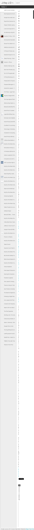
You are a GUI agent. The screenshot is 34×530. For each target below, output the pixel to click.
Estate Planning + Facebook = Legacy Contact (14, 58)
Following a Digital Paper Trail (10, 296)
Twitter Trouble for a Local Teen (11, 207)
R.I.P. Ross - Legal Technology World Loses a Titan (15, 92)
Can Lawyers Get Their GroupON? (11, 300)
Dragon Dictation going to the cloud (12, 25)
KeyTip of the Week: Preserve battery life (13, 251)
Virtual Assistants (8, 266)
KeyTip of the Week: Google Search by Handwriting (15, 181)
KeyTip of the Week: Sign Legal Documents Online (15, 203)
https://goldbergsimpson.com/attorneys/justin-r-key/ (18, 262)
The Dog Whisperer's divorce (10, 329)
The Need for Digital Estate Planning (12, 292)
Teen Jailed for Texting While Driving (12, 281)
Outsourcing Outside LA (9, 318)
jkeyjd (18, 472)
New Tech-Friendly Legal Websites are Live (14, 69)
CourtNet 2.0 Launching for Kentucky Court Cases (15, 125)
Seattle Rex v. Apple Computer (11, 337)
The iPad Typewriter (8, 311)
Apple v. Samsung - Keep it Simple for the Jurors (15, 322)
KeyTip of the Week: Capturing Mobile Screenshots (15, 263)
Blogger (27, 529)
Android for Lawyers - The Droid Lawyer (13, 88)
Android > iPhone (8, 62)
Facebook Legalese (8, 277)
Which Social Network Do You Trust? (12, 259)
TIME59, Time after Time (9, 341)
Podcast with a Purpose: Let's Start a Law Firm (14, 80)
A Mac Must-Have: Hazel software (11, 222)
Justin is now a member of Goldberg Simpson (14, 10)
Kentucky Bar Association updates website (13, 39)
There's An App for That (9, 285)
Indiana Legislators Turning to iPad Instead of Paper (15, 155)
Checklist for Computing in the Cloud (12, 132)
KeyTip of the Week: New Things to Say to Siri (14, 170)
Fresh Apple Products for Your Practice (12, 270)
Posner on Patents (8, 237)
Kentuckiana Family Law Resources (12, 147)
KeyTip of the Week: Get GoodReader (12, 184)
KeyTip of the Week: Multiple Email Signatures (14, 166)
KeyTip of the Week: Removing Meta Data (13, 218)
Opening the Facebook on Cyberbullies (13, 274)
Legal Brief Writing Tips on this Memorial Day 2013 (15, 114)
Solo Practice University (9, 289)
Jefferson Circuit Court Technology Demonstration (15, 225)
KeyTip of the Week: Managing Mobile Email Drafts (15, 144)
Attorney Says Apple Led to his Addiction (13, 103)
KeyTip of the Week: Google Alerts (11, 233)
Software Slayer (7, 211)
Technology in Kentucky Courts (11, 129)
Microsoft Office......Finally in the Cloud (12, 214)
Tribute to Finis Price (8, 344)
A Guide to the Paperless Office (11, 303)
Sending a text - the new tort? (10, 315)
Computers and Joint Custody (10, 158)
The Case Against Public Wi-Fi (11, 99)
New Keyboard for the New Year (11, 13)
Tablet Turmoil (7, 244)
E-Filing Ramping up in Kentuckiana (12, 77)
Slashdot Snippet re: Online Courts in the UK (14, 54)
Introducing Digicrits (8, 196)
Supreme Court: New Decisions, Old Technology (15, 248)
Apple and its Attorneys (9, 188)
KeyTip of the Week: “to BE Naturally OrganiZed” (15, 199)
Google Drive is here (8, 326)
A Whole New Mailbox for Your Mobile (12, 140)
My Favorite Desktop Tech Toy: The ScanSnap (14, 255)
